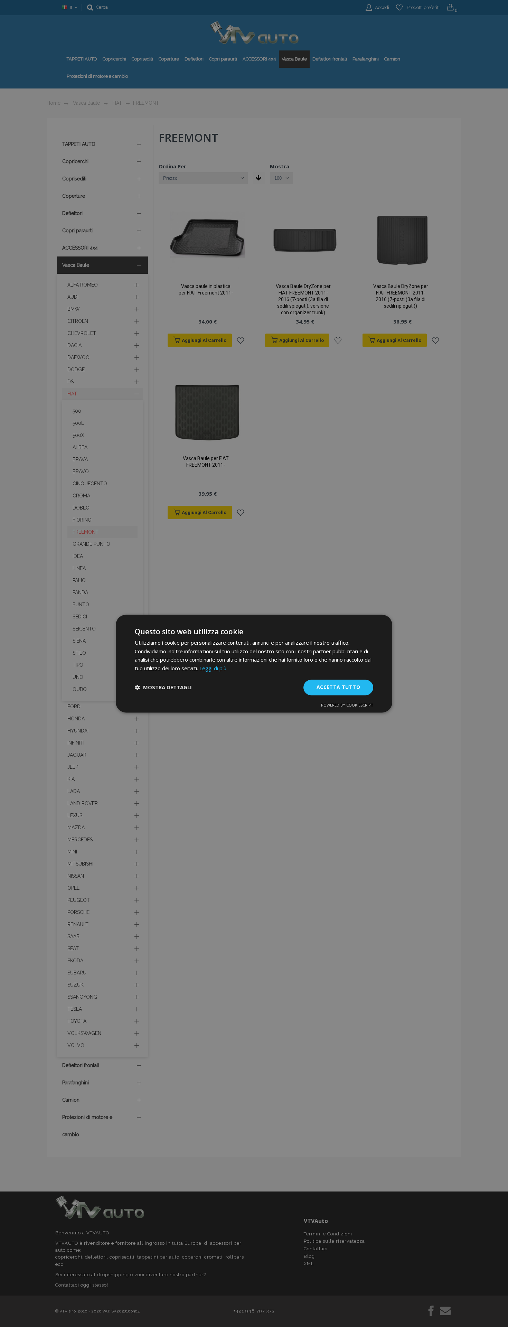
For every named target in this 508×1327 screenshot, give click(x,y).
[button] (163, 687)
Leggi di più (212, 668)
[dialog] (254, 663)
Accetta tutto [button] (338, 687)
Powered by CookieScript (347, 705)
